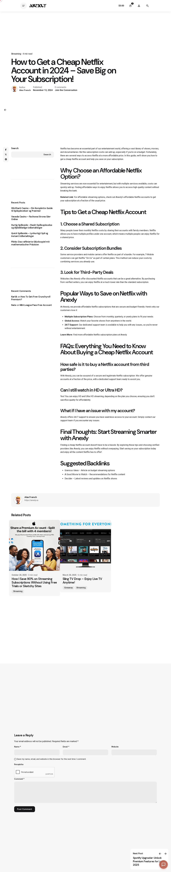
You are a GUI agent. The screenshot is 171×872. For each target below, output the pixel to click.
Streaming (16, 54)
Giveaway (68, 588)
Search (15, 148)
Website (114, 747)
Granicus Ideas (72, 470)
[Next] (165, 853)
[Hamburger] (23, 6)
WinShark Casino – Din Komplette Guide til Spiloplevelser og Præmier (32, 209)
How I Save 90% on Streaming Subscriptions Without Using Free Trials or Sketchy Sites (34, 582)
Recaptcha (18, 764)
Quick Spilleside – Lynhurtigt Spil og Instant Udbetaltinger (29, 235)
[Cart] (130, 6)
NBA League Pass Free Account (36, 305)
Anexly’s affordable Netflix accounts (133, 197)
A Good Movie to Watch (76, 474)
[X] (5, 154)
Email (66, 747)
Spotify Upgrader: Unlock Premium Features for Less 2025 (148, 861)
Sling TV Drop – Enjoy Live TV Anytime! (82, 580)
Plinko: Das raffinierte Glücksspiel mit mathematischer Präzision (30, 243)
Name (17, 747)
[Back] (5, 110)
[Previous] (160, 853)
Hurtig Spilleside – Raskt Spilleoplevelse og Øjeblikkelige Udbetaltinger (31, 226)
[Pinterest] (5, 159)
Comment (19, 779)
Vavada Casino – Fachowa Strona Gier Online (31, 218)
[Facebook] (5, 149)
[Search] (147, 6)
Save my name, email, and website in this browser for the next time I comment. (51, 759)
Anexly (77, 278)
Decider (68, 478)
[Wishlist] (139, 6)
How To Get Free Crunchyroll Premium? (30, 298)
